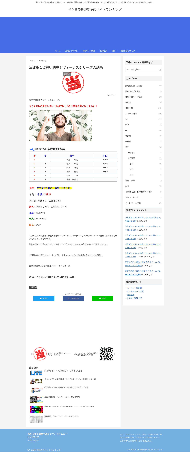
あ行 (145, 164)
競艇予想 (34, 287)
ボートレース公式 (134, 288)
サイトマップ (33, 437)
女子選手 (144, 158)
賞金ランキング (143, 197)
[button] (160, 70)
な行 (145, 175)
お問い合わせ (33, 440)
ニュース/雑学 (143, 114)
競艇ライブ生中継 (143, 91)
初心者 (143, 103)
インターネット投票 (135, 291)
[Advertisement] (95, 32)
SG (143, 119)
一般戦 (143, 142)
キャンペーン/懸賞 (143, 203)
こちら (149, 441)
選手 (143, 147)
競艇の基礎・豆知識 (143, 86)
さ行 (145, 169)
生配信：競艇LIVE (134, 298)
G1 (143, 130)
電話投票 (130, 295)
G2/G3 (143, 136)
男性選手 (144, 153)
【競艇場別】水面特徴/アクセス (143, 192)
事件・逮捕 (143, 181)
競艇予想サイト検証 (143, 97)
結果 (143, 186)
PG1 (143, 125)
